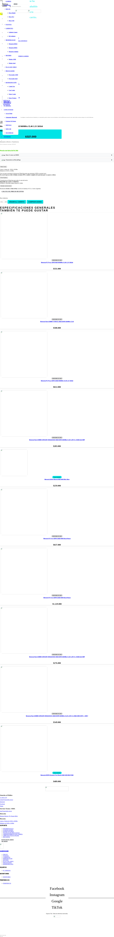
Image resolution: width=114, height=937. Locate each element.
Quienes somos (8, 830)
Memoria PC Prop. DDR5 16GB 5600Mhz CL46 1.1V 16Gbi (57, 380)
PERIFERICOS (7, 883)
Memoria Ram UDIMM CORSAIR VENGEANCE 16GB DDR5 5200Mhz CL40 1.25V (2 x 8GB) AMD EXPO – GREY (57, 716)
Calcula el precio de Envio (13, 191)
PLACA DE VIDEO (8, 861)
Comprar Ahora (35, 202)
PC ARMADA (7, 870)
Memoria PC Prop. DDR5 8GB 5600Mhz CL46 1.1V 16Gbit (57, 262)
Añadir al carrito (16, 202)
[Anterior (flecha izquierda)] (0, 936)
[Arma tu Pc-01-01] (34, 12)
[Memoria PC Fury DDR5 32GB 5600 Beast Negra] (24, 594)
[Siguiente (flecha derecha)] (2, 936)
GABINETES (6, 857)
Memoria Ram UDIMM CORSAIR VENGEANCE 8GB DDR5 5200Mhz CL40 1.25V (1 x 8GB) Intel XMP (57, 440)
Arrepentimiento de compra (13, 834)
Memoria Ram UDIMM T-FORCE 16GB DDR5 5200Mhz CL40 (57, 321)
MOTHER (5, 860)
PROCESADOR (7, 862)
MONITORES (6, 877)
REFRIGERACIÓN (8, 864)
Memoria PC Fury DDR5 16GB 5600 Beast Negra (57, 538)
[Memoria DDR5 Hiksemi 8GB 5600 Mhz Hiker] (14, 475)
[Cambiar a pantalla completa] (2, 935)
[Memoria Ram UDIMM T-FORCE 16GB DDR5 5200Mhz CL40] (24, 317)
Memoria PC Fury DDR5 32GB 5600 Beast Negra (57, 597)
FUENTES (6, 855)
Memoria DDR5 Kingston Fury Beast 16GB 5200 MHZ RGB (57, 775)
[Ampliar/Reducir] (0, 935)
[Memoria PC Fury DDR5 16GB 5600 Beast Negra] (24, 534)
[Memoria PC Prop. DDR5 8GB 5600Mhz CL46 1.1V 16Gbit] (24, 258)
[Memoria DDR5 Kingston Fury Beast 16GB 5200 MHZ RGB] (24, 771)
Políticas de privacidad (11, 832)
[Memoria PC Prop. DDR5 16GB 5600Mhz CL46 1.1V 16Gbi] (24, 377)
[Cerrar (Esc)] (5, 935)
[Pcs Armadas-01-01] (22, 12)
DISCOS (5, 854)
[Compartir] (3, 935)
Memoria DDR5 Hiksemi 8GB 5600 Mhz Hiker (57, 479)
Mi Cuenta (6, 837)
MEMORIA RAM (7, 858)
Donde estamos (8, 831)
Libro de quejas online (11, 835)
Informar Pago (8, 828)
